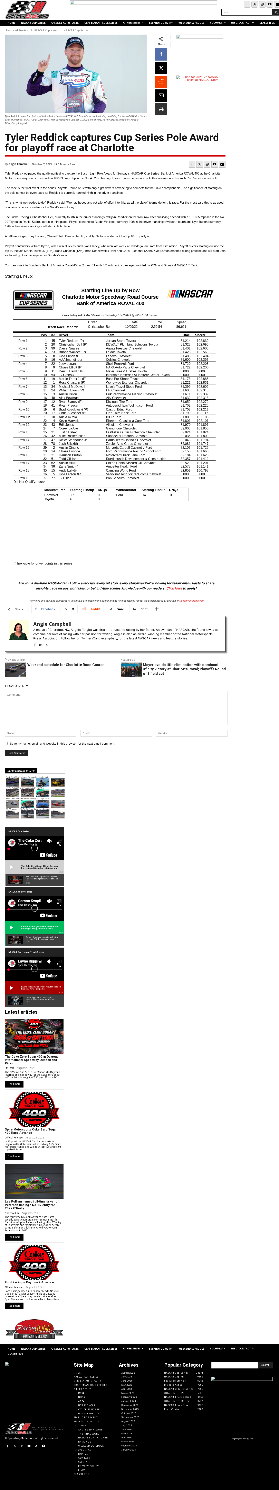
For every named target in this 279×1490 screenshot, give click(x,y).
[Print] (161, 109)
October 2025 (128, 1413)
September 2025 (130, 1417)
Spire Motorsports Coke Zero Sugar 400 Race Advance (31, 1131)
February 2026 (129, 1396)
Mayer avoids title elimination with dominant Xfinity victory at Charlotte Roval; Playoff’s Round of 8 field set (184, 669)
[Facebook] (247, 4)
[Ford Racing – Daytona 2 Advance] (34, 1262)
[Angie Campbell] (19, 633)
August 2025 (128, 1421)
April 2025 (127, 1437)
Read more (14, 1084)
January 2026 (128, 1401)
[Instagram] (262, 4)
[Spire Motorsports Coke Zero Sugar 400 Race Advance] (34, 1109)
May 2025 (126, 1433)
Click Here (174, 588)
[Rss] (36, 1446)
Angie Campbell (19, 164)
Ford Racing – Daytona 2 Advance (29, 1282)
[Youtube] (270, 4)
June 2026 (127, 1380)
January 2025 (128, 1449)
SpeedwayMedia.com (191, 600)
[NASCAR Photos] (222, 164)
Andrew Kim (12, 1213)
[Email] (161, 95)
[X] (161, 68)
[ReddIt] (161, 82)
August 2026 (128, 1372)
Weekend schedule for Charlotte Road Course (65, 665)
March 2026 (127, 1393)
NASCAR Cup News (46, 30)
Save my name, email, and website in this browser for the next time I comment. (62, 743)
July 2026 (126, 1376)
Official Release (14, 1137)
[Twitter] (254, 4)
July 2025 (126, 1425)
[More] (157, 609)
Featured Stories (17, 30)
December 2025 (129, 1405)
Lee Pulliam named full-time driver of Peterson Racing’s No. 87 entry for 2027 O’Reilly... (32, 1205)
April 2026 (127, 1388)
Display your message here (242, 1438)
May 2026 (126, 1384)
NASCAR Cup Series (76, 30)
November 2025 (130, 1409)
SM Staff (9, 1068)
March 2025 (127, 1441)
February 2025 (129, 1445)
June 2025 (127, 1429)
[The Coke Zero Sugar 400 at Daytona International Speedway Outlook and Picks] (34, 1036)
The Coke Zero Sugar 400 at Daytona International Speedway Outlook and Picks (31, 1060)
